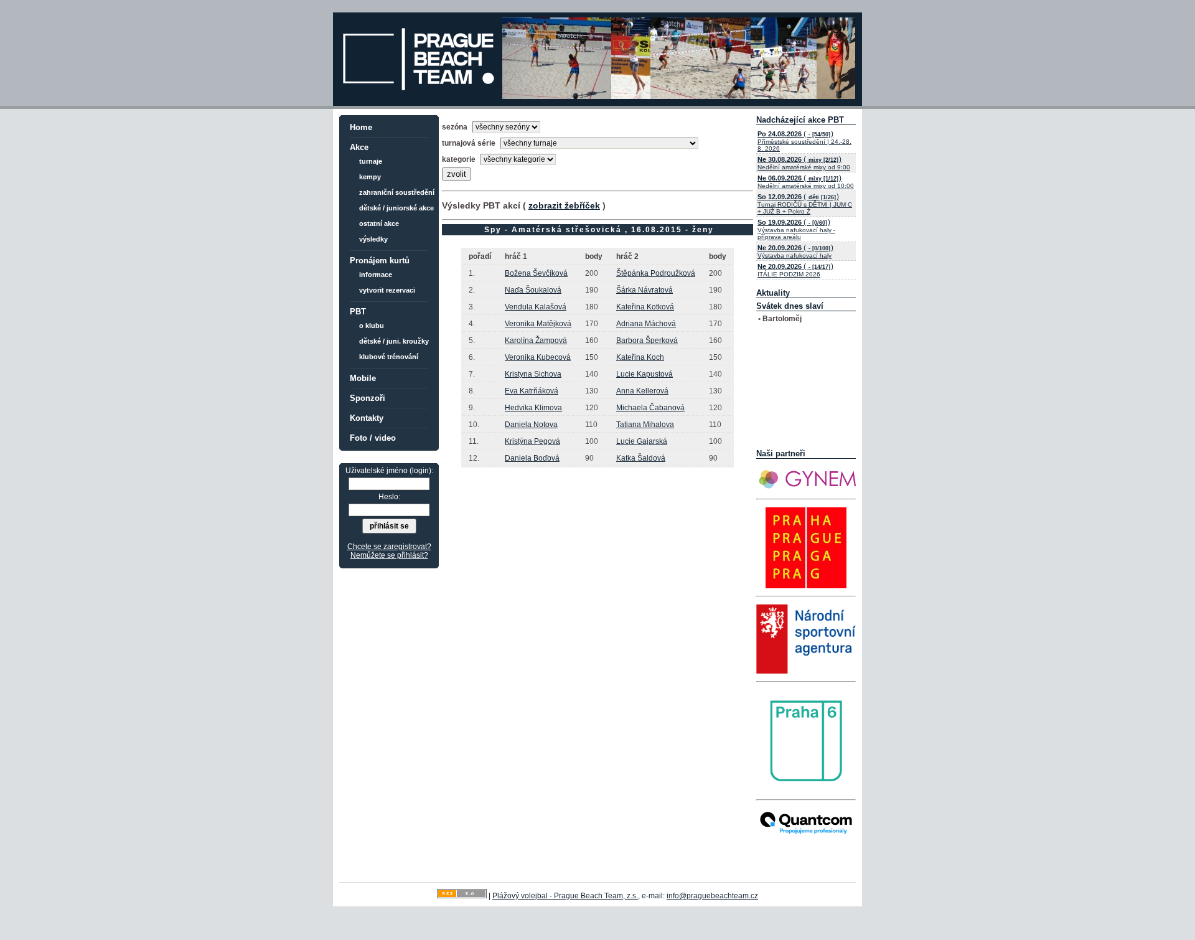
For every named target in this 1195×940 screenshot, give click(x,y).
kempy (370, 177)
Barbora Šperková (647, 340)
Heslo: (389, 496)
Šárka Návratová (644, 290)
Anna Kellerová (642, 391)
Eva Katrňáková (531, 391)
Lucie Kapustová (644, 374)
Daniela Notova (531, 424)
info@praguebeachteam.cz (712, 895)
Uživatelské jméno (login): (389, 470)
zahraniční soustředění (396, 192)
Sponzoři (367, 398)
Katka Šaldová (640, 458)
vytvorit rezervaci (387, 290)
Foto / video (373, 438)
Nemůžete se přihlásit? (389, 555)
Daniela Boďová (532, 458)
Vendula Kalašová (535, 307)
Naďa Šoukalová (533, 290)
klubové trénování (388, 356)
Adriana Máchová (646, 323)
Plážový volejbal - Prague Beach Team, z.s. (565, 895)
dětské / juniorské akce (396, 208)
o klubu (371, 325)
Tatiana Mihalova (645, 424)
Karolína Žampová (536, 340)
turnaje (370, 161)
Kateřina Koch (640, 357)
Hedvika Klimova (533, 407)
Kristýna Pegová (532, 441)
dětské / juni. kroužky (394, 341)
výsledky (373, 239)
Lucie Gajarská (641, 441)
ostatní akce (379, 223)
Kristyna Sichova (533, 374)
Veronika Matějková (538, 323)
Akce (359, 147)
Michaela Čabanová (650, 407)
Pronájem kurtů (380, 260)
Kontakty (366, 418)
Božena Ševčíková (536, 273)
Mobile (363, 378)
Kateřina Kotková (645, 307)
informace (375, 274)
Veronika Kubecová (538, 357)
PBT (358, 311)
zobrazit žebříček (564, 205)
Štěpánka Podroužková (655, 273)
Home (361, 127)
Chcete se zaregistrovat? (389, 546)
